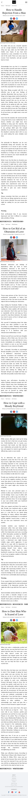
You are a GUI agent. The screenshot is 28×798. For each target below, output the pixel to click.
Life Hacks (14, 5)
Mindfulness (14, 224)
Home (2, 5)
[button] (11, 18)
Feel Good (8, 5)
